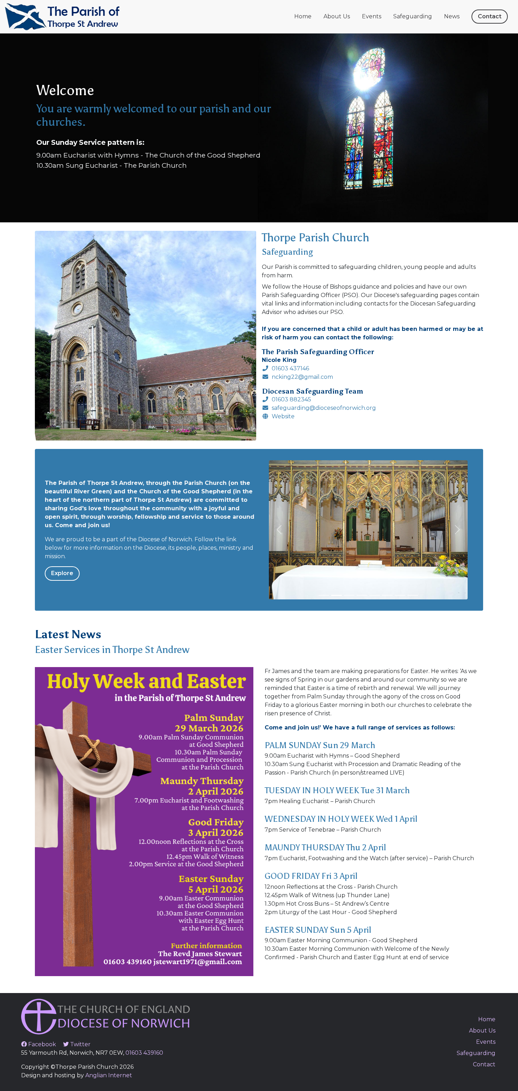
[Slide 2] (336, 595)
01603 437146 (290, 368)
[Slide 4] (362, 595)
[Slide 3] (349, 595)
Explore (62, 573)
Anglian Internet (108, 1075)
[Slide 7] (400, 595)
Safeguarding (412, 16)
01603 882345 (291, 399)
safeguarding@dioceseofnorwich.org (324, 408)
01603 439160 (144, 1052)
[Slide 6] (387, 595)
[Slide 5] (374, 595)
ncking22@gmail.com (302, 377)
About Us (336, 16)
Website (283, 416)
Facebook (41, 1044)
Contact (489, 16)
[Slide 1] (324, 595)
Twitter (80, 1044)
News (452, 16)
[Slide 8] (412, 595)
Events (371, 16)
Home (303, 16)
